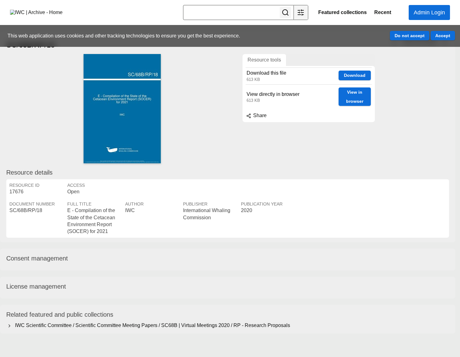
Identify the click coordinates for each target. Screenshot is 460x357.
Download (354, 75)
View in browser (354, 97)
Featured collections (342, 12)
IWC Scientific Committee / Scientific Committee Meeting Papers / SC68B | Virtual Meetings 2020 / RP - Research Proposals (151, 325)
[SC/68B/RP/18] (122, 108)
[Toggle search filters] (301, 12)
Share (259, 115)
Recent (382, 12)
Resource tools (264, 59)
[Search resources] (285, 12)
